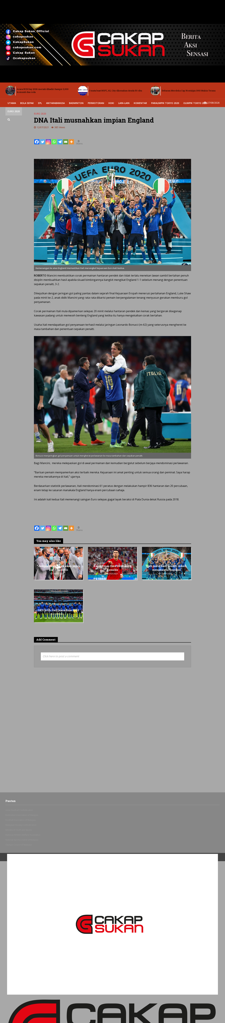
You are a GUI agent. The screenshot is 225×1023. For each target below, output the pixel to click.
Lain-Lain (123, 103)
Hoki (111, 103)
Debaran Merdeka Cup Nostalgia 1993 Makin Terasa (116, 90)
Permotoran (96, 103)
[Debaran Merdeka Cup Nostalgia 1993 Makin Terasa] (83, 91)
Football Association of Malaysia (20, 820)
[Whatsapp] (54, 139)
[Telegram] (59, 139)
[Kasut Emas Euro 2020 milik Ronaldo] (112, 563)
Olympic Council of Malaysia (18, 844)
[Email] (65, 139)
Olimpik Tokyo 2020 (195, 103)
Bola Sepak (27, 103)
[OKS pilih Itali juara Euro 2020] (58, 605)
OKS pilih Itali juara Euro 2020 (58, 610)
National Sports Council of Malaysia (21, 839)
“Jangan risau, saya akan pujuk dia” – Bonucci (58, 567)
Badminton (76, 103)
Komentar (140, 103)
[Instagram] (48, 139)
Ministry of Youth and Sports (18, 829)
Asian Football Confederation (19, 810)
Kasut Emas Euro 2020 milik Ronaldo (112, 567)
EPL (40, 103)
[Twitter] (42, 139)
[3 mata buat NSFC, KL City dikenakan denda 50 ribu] (10, 91)
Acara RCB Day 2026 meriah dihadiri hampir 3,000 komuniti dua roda (187, 91)
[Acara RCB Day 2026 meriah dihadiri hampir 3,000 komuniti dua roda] (155, 91)
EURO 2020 (14, 111)
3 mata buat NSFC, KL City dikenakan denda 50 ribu (43, 90)
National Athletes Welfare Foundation (22, 834)
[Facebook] (36, 139)
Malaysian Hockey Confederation (20, 825)
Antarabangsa (55, 103)
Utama (12, 103)
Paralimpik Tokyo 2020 (165, 103)
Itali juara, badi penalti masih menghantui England (166, 567)
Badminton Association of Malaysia (21, 815)
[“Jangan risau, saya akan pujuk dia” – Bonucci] (58, 563)
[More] (71, 139)
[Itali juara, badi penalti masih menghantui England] (166, 563)
